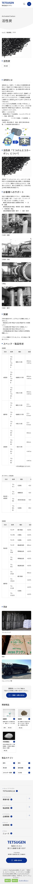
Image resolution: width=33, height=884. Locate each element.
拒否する (14, 880)
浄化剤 (5, 768)
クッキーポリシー (23, 880)
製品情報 (9, 32)
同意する (7, 880)
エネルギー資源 (7, 772)
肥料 (19, 763)
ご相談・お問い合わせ (18, 695)
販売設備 (20, 768)
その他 (20, 772)
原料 (4, 763)
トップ (3, 32)
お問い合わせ (18, 860)
